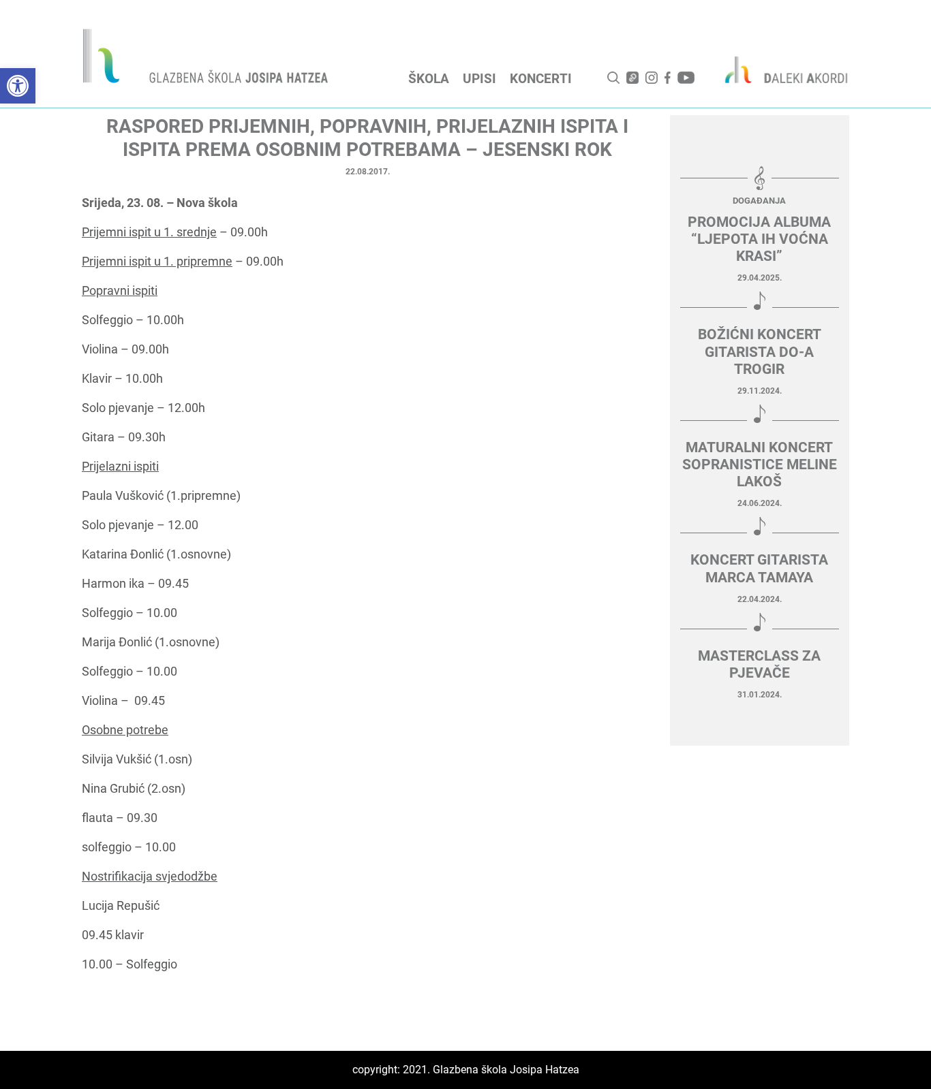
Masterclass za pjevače (759, 664)
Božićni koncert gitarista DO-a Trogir (759, 351)
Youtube (686, 78)
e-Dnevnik (632, 78)
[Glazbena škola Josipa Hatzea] (207, 59)
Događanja (759, 200)
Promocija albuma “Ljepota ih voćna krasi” (759, 239)
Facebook (668, 78)
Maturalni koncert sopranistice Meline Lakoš (759, 464)
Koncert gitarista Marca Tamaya (759, 568)
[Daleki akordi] (779, 69)
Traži (613, 78)
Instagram (651, 78)
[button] (17, 86)
